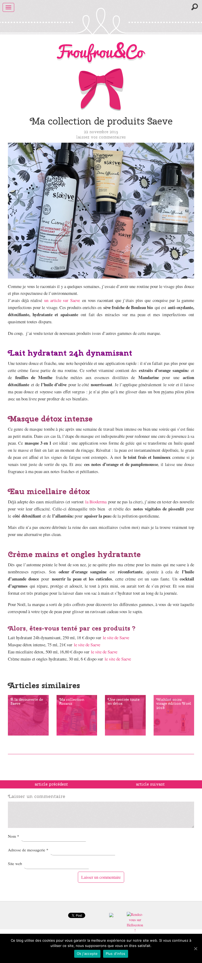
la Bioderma (96, 502)
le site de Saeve (116, 637)
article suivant (150, 784)
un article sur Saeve (62, 300)
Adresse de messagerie (28, 849)
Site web (15, 863)
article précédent (51, 784)
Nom (13, 836)
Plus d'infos (115, 953)
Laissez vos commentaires (101, 137)
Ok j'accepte (87, 953)
